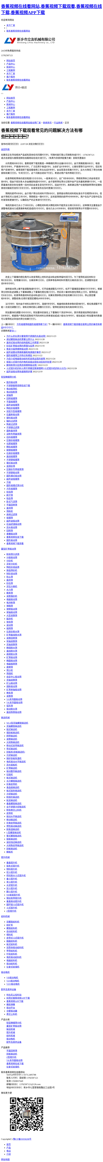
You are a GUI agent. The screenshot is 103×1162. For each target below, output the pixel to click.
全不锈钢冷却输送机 (16, 807)
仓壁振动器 (11, 1011)
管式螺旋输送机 (13, 836)
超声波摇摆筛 (12, 405)
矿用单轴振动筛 (13, 690)
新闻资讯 (47, 123)
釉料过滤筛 (11, 421)
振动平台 (10, 1008)
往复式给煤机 (12, 967)
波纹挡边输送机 (13, 842)
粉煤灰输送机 (12, 797)
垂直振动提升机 (13, 901)
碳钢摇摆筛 (11, 450)
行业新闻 (58, 123)
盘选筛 (9, 580)
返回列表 (5, 149)
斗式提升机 (11, 908)
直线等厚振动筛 (13, 712)
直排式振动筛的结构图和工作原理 (22, 342)
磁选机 (9, 619)
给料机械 (5, 916)
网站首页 (10, 61)
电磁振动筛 (11, 599)
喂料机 (9, 935)
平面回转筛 (11, 505)
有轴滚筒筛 (11, 641)
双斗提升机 (11, 888)
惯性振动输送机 (13, 826)
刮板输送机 (11, 849)
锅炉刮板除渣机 (13, 758)
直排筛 (9, 508)
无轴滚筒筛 (11, 644)
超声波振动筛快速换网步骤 (19, 371)
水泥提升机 (11, 885)
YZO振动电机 (13, 984)
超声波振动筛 (12, 521)
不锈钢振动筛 (12, 472)
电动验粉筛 (11, 392)
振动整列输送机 (13, 771)
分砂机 (9, 561)
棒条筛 (9, 693)
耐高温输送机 (12, 829)
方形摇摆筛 (11, 489)
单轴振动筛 (11, 612)
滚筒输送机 (11, 739)
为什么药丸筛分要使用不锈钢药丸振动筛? (26, 336)
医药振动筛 (11, 382)
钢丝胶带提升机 (13, 898)
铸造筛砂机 (11, 570)
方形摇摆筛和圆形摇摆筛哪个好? (32, 324)
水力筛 (9, 590)
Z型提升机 (11, 911)
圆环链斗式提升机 (15, 904)
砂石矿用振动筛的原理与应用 (20, 346)
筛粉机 (9, 511)
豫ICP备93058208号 (22, 1139)
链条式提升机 (12, 866)
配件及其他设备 (8, 989)
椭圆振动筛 (11, 661)
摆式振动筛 (11, 463)
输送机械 (5, 717)
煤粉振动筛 (11, 686)
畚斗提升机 (11, 879)
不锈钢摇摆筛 (12, 460)
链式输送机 (11, 729)
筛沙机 (9, 670)
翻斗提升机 (11, 892)
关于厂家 (10, 25)
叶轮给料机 (11, 954)
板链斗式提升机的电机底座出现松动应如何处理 (29, 362)
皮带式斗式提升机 (15, 938)
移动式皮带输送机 (15, 745)
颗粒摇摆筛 (11, 447)
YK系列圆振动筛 (14, 702)
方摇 (8, 482)
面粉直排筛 (11, 431)
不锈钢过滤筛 (12, 427)
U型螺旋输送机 (13, 832)
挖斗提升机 (11, 872)
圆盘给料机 (11, 941)
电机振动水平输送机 (16, 762)
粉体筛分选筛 (12, 554)
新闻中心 (10, 67)
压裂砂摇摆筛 (12, 440)
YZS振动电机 (12, 981)
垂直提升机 (11, 863)
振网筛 (9, 628)
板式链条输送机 (13, 791)
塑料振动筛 (11, 418)
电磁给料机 (11, 960)
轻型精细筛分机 (8, 377)
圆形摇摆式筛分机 (15, 485)
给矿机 (9, 925)
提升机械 (5, 857)
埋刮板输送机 (12, 733)
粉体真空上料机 (13, 810)
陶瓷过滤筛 (11, 424)
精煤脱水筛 (11, 648)
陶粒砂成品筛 (12, 567)
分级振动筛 (11, 557)
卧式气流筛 (11, 501)
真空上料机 (11, 1014)
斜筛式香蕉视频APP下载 (18, 998)
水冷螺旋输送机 (13, 781)
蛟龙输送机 (11, 800)
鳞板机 (9, 852)
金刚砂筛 (10, 466)
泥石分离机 (11, 586)
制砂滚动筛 (11, 573)
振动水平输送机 (13, 816)
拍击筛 (9, 498)
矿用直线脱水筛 (13, 635)
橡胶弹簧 (10, 1004)
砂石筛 (9, 583)
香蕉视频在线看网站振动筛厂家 (26, 123)
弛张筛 (9, 622)
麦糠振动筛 (11, 534)
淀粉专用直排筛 (13, 434)
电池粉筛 (10, 602)
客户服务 (10, 77)
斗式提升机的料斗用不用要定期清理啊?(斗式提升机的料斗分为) (36, 368)
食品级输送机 (12, 787)
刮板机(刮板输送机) (15, 752)
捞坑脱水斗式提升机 (16, 875)
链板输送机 (11, 839)
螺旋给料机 (11, 928)
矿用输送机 (11, 768)
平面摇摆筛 (11, 402)
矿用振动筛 (11, 657)
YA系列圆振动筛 (14, 699)
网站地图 (5, 1159)
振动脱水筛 (11, 709)
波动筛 (9, 625)
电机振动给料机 (13, 957)
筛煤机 (9, 673)
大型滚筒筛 (11, 615)
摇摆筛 (9, 518)
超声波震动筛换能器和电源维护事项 (23, 352)
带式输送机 (11, 749)
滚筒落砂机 (11, 596)
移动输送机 (11, 820)
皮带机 (9, 813)
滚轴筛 (9, 395)
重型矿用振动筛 (8, 549)
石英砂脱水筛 (12, 631)
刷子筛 (9, 495)
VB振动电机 (12, 978)
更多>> (13, 331)
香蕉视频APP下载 (14, 1001)
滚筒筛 (9, 696)
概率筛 (9, 593)
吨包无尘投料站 (13, 995)
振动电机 (5, 972)
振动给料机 (11, 964)
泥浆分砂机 (11, 564)
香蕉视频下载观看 (15, 543)
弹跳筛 (9, 606)
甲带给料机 (11, 951)
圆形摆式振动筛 (13, 476)
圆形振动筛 (11, 540)
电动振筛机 (11, 389)
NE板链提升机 (13, 895)
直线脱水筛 (11, 651)
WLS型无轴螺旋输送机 (17, 723)
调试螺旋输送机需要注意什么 (20, 339)
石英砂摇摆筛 (12, 453)
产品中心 (10, 64)
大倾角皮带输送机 (15, 845)
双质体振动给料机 (15, 947)
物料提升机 (11, 869)
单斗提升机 (11, 882)
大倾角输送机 (12, 742)
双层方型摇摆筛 (13, 411)
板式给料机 (11, 944)
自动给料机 (11, 931)
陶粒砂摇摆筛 (12, 408)
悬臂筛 (9, 667)
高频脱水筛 (11, 654)
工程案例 (10, 70)
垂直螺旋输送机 (13, 803)
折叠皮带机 (11, 784)
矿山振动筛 (11, 683)
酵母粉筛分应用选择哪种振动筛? (21, 365)
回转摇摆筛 (11, 398)
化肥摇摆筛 (11, 443)
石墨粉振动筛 (12, 414)
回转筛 (9, 530)
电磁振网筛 (11, 664)
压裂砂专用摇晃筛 (15, 469)
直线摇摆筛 (11, 456)
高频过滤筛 (11, 514)
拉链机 (9, 774)
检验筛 (9, 492)
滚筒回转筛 (11, 638)
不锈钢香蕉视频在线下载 (18, 385)
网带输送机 (11, 736)
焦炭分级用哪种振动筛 (17, 349)
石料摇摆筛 (11, 437)
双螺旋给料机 (12, 922)
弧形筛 (9, 706)
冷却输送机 (11, 794)
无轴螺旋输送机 (13, 726)
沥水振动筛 (11, 527)
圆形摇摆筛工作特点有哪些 (19, 355)
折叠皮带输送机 (13, 823)
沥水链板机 (11, 765)
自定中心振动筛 (13, 677)
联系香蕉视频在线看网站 (18, 31)
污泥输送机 (11, 755)
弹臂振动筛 (11, 609)
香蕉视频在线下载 (15, 537)
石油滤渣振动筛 (13, 524)
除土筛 (9, 577)
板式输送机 (11, 778)
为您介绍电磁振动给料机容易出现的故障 (25, 359)
